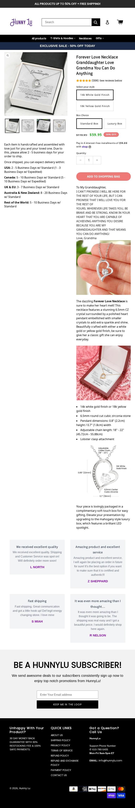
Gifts (99, 38)
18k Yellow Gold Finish (95, 106)
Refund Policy (60, 755)
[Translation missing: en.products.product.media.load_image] (12, 126)
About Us (57, 735)
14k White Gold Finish (95, 94)
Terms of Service (62, 750)
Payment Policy (61, 770)
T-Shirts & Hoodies (61, 38)
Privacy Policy (60, 745)
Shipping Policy (60, 740)
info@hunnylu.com (110, 760)
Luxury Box (115, 123)
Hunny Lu (24, 788)
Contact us (59, 775)
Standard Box (89, 123)
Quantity (81, 153)
